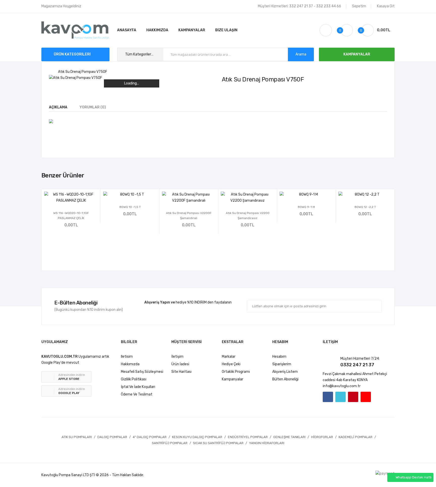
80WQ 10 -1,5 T (130, 207)
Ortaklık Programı (236, 372)
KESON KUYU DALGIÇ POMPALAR (197, 437)
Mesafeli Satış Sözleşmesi (142, 372)
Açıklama (58, 107)
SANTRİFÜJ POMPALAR (169, 443)
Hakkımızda (130, 364)
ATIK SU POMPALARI (77, 437)
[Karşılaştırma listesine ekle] (77, 197)
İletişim (177, 356)
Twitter (340, 397)
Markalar (228, 356)
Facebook (328, 397)
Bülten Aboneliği (285, 379)
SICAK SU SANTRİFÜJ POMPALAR (218, 443)
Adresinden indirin (71, 377)
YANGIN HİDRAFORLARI (266, 443)
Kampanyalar (232, 379)
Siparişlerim (281, 364)
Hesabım (279, 356)
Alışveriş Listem (285, 372)
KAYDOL (367, 306)
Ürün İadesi (180, 364)
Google (353, 397)
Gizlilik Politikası (133, 379)
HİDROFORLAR (322, 437)
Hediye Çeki (231, 364)
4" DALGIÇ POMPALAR (150, 437)
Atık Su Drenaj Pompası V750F (82, 72)
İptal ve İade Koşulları (138, 387)
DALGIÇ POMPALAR (112, 437)
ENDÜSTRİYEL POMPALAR (248, 437)
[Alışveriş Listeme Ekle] (64, 197)
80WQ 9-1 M (306, 207)
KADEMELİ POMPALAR (355, 437)
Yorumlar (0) (92, 107)
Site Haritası (181, 372)
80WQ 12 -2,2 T (365, 207)
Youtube (366, 397)
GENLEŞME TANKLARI (289, 437)
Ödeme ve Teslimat (136, 394)
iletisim (127, 356)
